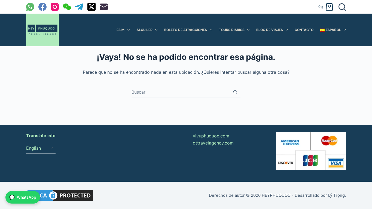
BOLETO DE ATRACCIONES (185, 30)
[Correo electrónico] (104, 7)
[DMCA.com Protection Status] (60, 195)
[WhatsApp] (30, 7)
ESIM (120, 30)
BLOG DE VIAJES (269, 30)
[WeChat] (67, 7)
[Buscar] (342, 7)
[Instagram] (55, 7)
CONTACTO (304, 30)
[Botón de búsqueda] (235, 92)
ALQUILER (144, 30)
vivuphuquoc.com (211, 136)
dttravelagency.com (213, 143)
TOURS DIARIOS (232, 30)
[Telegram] (79, 7)
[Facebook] (42, 7)
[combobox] (181, 92)
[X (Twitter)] (91, 7)
